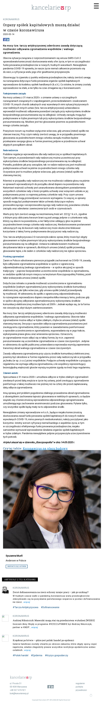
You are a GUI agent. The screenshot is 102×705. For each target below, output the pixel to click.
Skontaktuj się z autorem (16, 566)
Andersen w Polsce (16, 560)
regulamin (80, 683)
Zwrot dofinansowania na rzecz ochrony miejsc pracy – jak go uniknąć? (50, 592)
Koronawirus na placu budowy (45, 448)
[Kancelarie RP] (51, 10)
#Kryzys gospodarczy (56, 655)
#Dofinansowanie (50, 607)
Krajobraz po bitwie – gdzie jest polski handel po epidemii (43, 640)
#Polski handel (20, 655)
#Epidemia (36, 655)
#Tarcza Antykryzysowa (25, 607)
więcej (26, 602)
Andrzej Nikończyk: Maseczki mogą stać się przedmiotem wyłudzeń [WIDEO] (54, 620)
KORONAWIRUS (11, 19)
